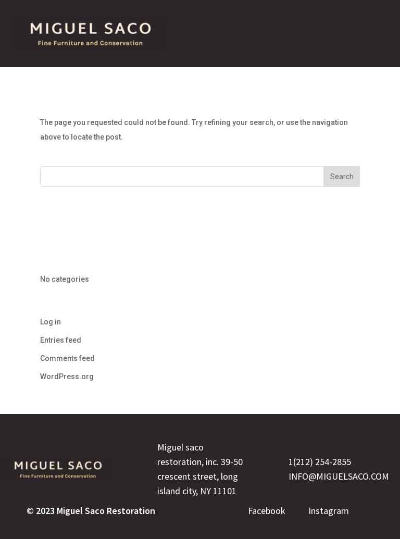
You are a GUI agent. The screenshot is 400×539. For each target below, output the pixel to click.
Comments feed (67, 358)
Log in (50, 322)
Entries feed (60, 340)
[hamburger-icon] (371, 33)
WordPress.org (67, 376)
